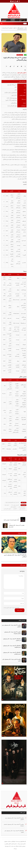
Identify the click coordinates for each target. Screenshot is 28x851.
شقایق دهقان (13, 507)
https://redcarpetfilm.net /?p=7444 (12, 502)
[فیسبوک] (14, 66)
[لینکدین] (25, 69)
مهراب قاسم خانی (7, 508)
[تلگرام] (10, 66)
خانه (26, 28)
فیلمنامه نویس (21, 508)
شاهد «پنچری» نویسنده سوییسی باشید (11, 520)
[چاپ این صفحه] (21, 66)
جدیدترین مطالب (20, 28)
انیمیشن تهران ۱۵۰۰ (14, 505)
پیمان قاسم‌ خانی (21, 507)
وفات (24, 551)
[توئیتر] (17, 66)
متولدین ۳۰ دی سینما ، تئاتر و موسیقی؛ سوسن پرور (16, 526)
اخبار (14, 28)
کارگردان (14, 508)
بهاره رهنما (6, 505)
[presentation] (23, 559)
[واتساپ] (6, 66)
